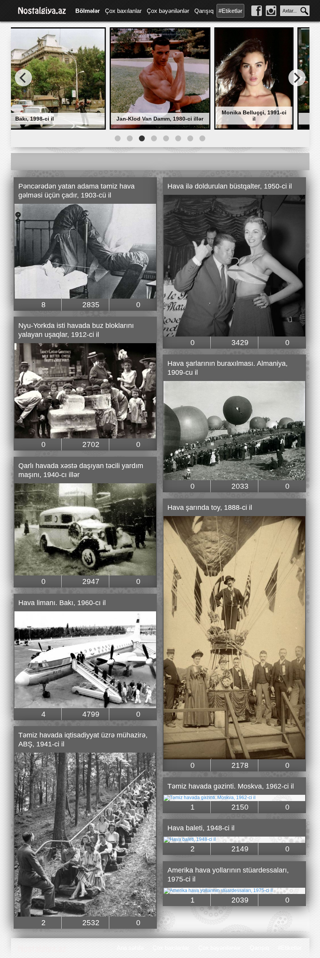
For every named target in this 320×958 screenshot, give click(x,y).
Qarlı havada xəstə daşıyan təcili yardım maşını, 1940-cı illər (80, 470)
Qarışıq (203, 10)
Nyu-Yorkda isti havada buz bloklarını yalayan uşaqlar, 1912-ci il (76, 330)
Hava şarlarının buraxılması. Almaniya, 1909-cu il (227, 368)
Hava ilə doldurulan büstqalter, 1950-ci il (229, 186)
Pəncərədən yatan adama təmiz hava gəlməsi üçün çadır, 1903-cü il (76, 190)
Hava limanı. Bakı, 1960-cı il (62, 603)
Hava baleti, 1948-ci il (201, 828)
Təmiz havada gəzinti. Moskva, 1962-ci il (230, 786)
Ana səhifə (130, 947)
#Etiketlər (230, 10)
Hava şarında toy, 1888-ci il (209, 507)
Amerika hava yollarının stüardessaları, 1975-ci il (228, 874)
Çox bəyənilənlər (168, 10)
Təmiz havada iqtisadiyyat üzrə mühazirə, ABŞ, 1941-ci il (83, 739)
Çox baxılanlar (123, 10)
